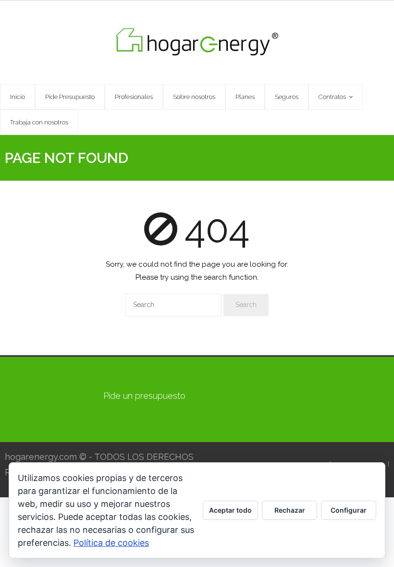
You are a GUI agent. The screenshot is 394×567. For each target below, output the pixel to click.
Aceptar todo (230, 510)
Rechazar (289, 510)
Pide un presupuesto (144, 396)
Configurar (349, 510)
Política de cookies (111, 543)
